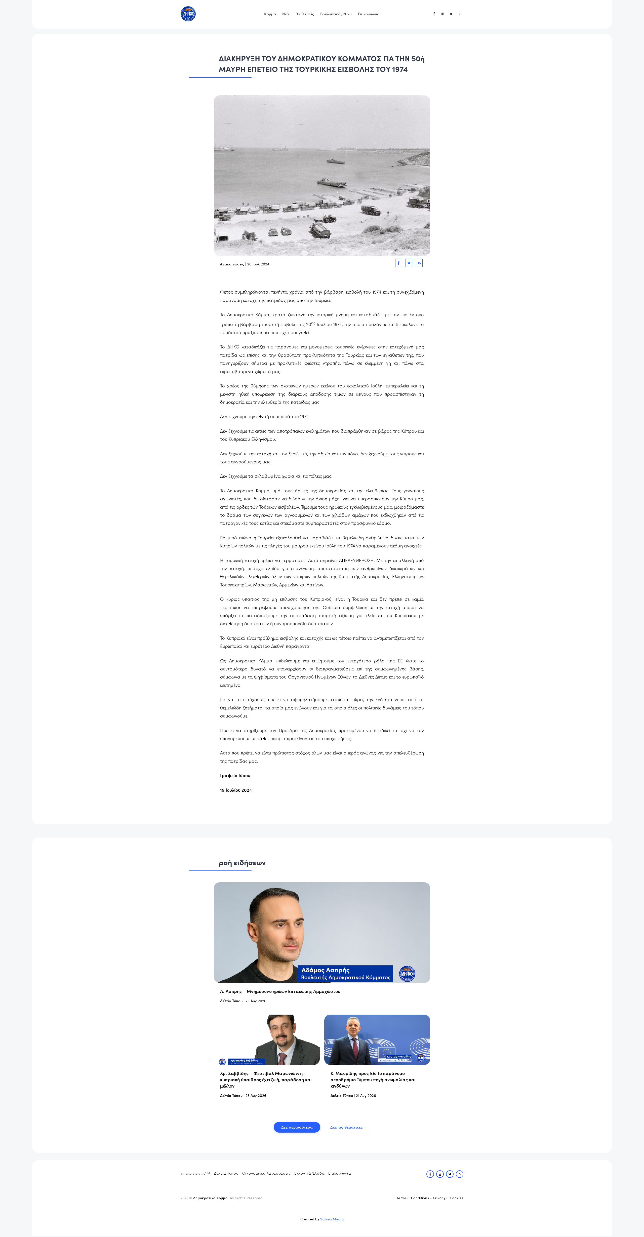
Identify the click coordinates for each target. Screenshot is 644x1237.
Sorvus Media (332, 1219)
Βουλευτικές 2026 (336, 13)
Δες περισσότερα (297, 1127)
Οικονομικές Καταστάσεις (266, 1173)
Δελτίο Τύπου (231, 1000)
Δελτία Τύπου (226, 1173)
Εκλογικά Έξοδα (309, 1173)
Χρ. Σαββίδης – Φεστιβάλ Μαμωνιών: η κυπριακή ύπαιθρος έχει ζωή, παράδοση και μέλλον (266, 1079)
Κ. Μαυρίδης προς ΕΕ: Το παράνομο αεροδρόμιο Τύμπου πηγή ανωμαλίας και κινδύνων (373, 1079)
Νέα (285, 13)
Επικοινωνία (369, 13)
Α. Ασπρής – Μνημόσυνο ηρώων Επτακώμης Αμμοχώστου (280, 991)
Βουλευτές (305, 13)
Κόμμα (270, 13)
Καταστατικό (195, 1173)
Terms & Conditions (412, 1197)
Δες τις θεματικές (346, 1127)
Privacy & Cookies (448, 1197)
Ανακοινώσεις (232, 263)
